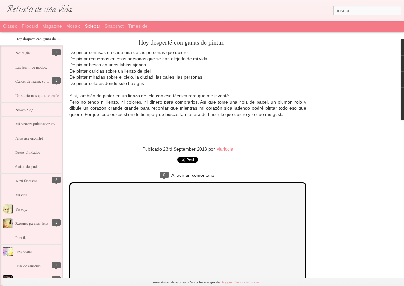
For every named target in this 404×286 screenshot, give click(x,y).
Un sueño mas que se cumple (37, 95)
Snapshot (114, 26)
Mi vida (21, 194)
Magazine (52, 26)
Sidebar (92, 26)
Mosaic (73, 26)
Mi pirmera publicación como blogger (43, 123)
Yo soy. (21, 209)
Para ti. (20, 237)
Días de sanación (28, 265)
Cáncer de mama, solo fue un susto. (41, 81)
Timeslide (137, 26)
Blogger (226, 281)
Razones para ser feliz (31, 223)
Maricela (224, 149)
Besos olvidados (27, 152)
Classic (10, 26)
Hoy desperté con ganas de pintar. (40, 38)
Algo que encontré (29, 137)
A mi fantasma (26, 180)
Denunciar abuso (247, 281)
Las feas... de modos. (31, 66)
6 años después (26, 166)
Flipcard (30, 26)
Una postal (23, 251)
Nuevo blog (24, 109)
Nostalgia (22, 52)
